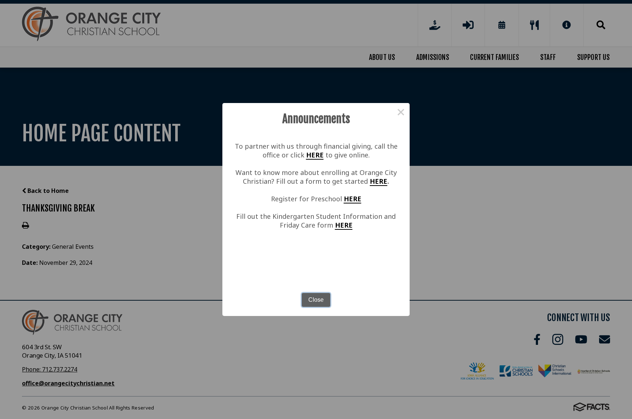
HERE (315, 155)
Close (316, 300)
